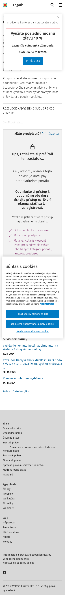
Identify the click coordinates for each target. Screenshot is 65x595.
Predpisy (8, 493)
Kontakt (7, 541)
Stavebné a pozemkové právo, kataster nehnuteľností (29, 449)
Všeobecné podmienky (16, 558)
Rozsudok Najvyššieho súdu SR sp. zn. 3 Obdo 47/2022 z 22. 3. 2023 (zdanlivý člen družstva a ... (32, 363)
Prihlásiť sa (33, 60)
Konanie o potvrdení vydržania (23, 378)
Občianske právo (12, 428)
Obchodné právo (12, 432)
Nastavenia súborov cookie (32, 331)
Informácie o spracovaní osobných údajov (27, 554)
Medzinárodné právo (14, 469)
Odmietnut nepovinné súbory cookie (32, 323)
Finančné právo (12, 460)
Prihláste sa (50, 134)
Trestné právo (11, 442)
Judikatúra (9, 498)
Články (6, 489)
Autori (6, 536)
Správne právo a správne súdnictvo (23, 465)
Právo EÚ (8, 474)
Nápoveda (9, 522)
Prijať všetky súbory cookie (32, 313)
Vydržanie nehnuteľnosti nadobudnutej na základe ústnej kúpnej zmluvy (30, 347)
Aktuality (8, 503)
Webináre (8, 508)
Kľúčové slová (11, 532)
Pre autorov (9, 527)
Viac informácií (47, 304)
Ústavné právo (11, 437)
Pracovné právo (12, 455)
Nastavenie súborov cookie (18, 562)
